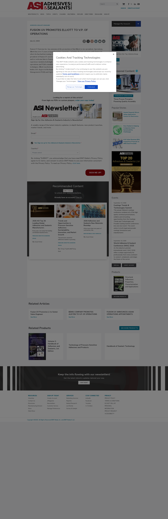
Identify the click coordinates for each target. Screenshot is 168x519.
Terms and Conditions (70, 74)
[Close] (113, 54)
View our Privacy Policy (87, 81)
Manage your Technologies (75, 87)
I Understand (91, 87)
